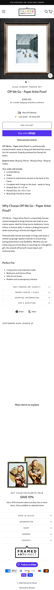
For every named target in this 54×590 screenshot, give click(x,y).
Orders (26, 534)
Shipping (23, 102)
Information (26, 522)
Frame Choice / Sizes (27, 292)
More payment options (27, 139)
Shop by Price (36, 160)
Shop (26, 528)
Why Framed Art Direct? (27, 287)
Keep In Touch (26, 516)
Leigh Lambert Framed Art (27, 87)
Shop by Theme (22, 160)
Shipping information (27, 298)
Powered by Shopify (27, 588)
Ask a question (27, 303)
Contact (26, 540)
